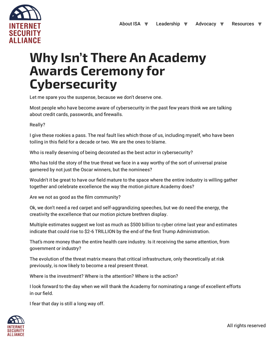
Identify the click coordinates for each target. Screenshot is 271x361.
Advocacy (206, 23)
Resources (243, 23)
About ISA (130, 23)
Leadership (168, 23)
